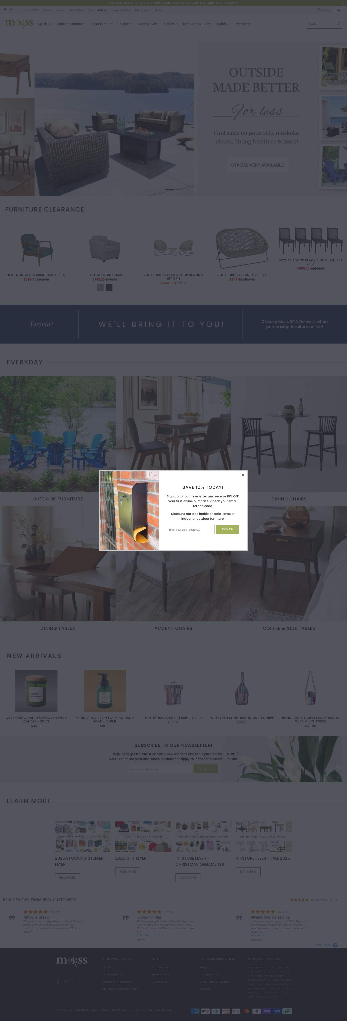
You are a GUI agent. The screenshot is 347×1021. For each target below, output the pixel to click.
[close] (243, 475)
